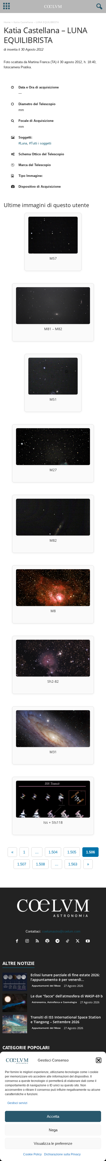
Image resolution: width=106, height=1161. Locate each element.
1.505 (71, 852)
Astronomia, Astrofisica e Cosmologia (54, 1002)
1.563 (72, 864)
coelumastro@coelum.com (61, 931)
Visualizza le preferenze (53, 1143)
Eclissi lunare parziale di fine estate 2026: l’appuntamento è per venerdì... (65, 977)
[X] (79, 941)
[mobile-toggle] (6, 6)
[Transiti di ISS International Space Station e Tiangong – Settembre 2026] (14, 1024)
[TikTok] (69, 941)
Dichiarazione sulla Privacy (62, 1154)
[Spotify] (48, 941)
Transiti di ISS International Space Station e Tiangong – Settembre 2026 (66, 1019)
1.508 (40, 864)
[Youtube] (88, 941)
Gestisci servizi (17, 1103)
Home (7, 22)
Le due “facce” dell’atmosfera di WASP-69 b (67, 996)
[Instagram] (28, 941)
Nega (53, 1130)
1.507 (21, 864)
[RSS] (38, 941)
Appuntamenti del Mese (46, 985)
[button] (98, 1060)
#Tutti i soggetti (40, 143)
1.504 (53, 852)
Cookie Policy (32, 1154)
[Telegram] (58, 941)
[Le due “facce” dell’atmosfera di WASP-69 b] (14, 1003)
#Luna (22, 143)
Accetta (53, 1116)
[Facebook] (18, 941)
